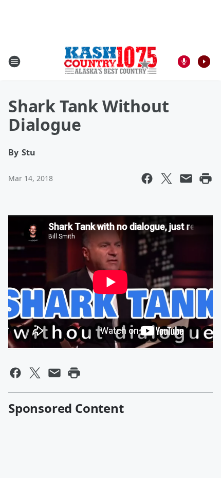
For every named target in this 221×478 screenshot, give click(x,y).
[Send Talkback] (184, 61)
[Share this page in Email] (186, 178)
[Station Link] (110, 61)
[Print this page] (205, 178)
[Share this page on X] (166, 178)
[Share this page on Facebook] (147, 178)
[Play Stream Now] (204, 61)
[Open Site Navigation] (14, 61)
